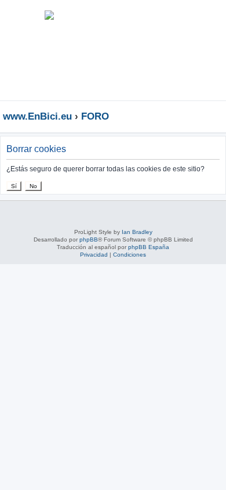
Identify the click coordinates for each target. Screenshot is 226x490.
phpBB (88, 239)
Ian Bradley (137, 232)
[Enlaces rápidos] (220, 116)
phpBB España (148, 247)
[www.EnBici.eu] (49, 50)
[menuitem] (182, 20)
